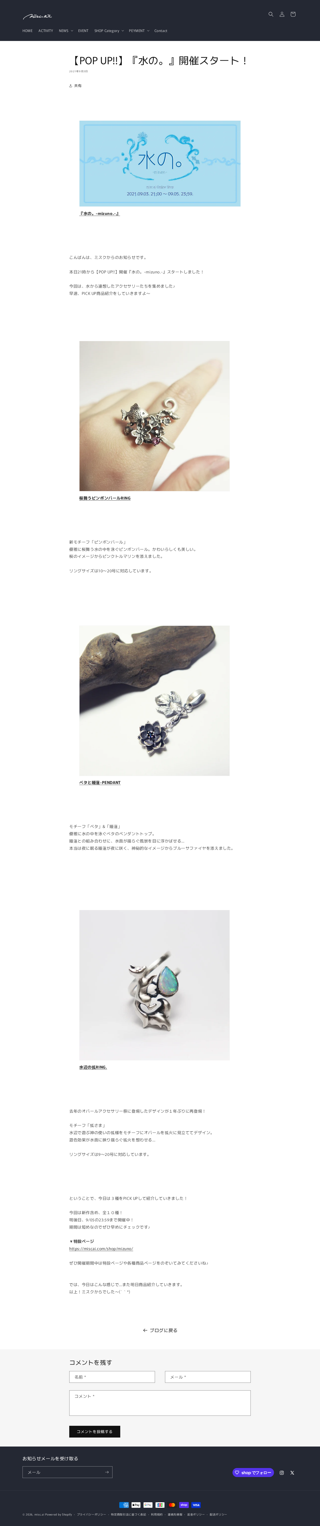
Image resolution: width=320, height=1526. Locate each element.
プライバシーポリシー (91, 1514)
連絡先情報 (175, 1514)
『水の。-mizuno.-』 (99, 213)
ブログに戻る (164, 1330)
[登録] (106, 1472)
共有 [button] (78, 85)
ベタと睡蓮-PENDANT (100, 782)
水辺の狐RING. (93, 1067)
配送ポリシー (218, 1514)
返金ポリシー (196, 1514)
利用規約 (157, 1514)
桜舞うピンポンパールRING (104, 498)
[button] (65, 30)
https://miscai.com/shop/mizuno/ (101, 1248)
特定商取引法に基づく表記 (128, 1514)
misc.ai (39, 1514)
